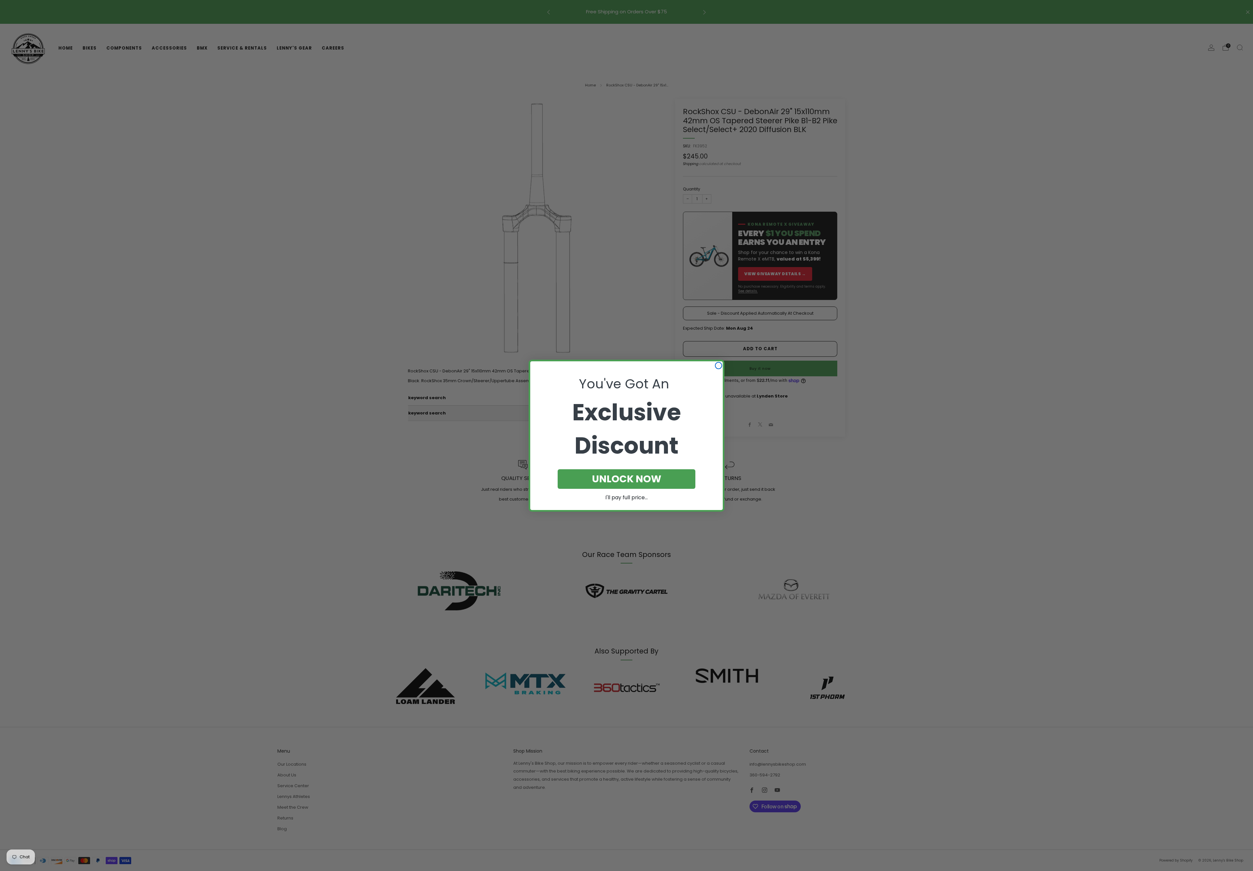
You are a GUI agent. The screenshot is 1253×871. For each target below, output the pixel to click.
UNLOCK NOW (626, 479)
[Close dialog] (718, 365)
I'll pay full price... (626, 497)
